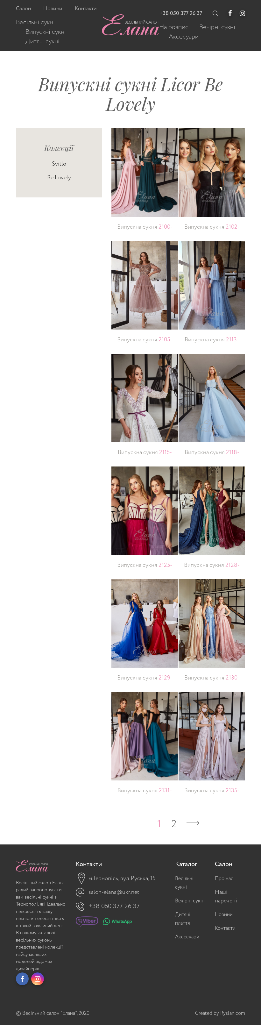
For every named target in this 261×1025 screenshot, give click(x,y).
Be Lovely (59, 178)
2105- (144, 340)
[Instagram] (242, 13)
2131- (144, 791)
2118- (212, 452)
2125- (144, 565)
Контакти (225, 928)
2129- (145, 678)
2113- (212, 340)
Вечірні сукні (190, 901)
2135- (211, 791)
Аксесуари (187, 937)
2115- (145, 452)
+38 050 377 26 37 (180, 14)
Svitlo (59, 164)
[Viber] (87, 923)
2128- (212, 565)
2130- (212, 678)
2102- (212, 227)
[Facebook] (230, 13)
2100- (145, 227)
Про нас (224, 878)
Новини (224, 914)
